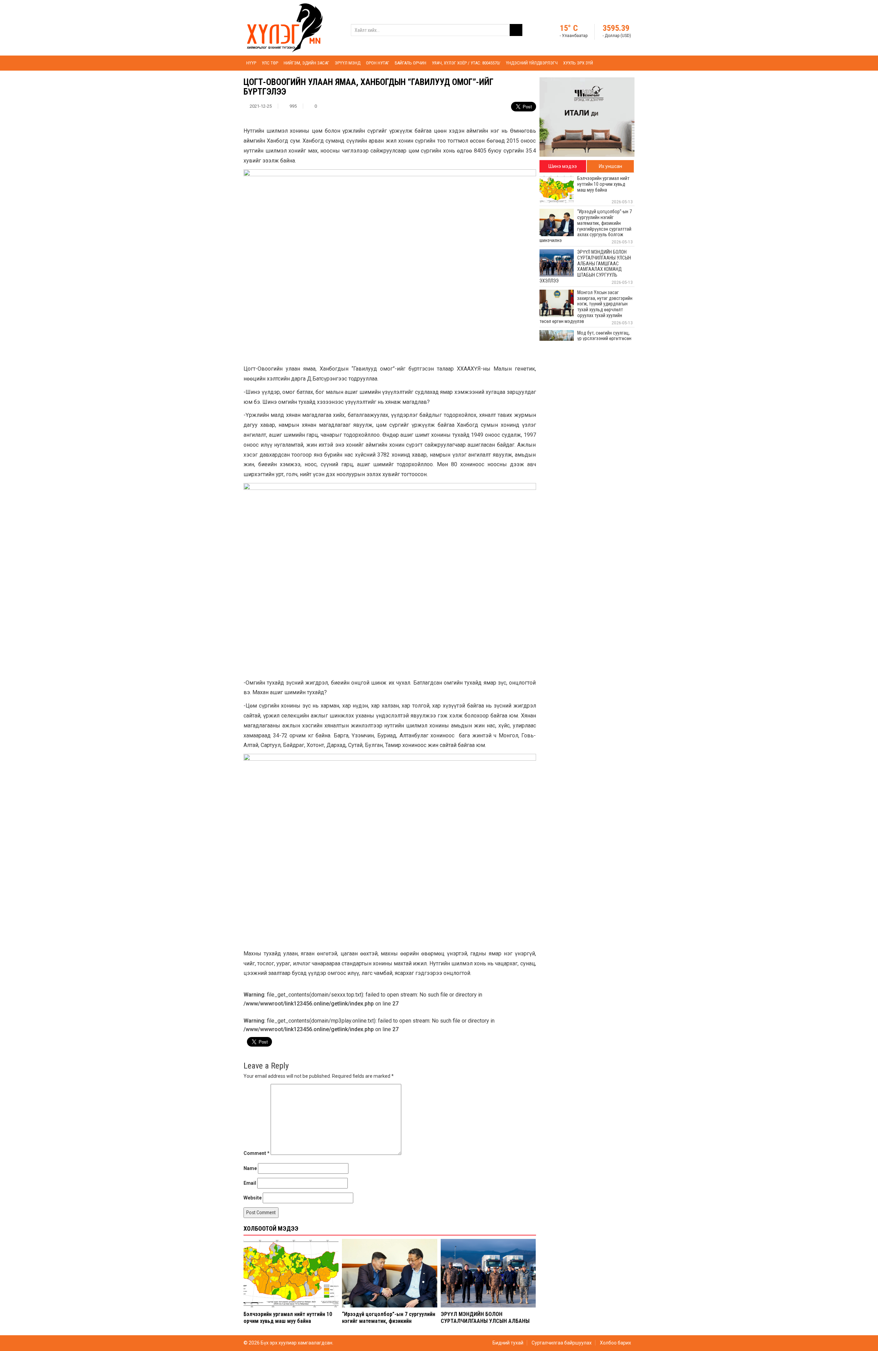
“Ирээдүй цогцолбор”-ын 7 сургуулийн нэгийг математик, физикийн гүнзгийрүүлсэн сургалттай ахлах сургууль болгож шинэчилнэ (388, 1324)
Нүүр (251, 62)
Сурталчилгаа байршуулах (562, 1343)
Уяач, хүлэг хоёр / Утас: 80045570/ (466, 62)
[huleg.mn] (284, 27)
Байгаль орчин (410, 62)
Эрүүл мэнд (347, 62)
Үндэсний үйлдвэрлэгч (532, 62)
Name (250, 1168)
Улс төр (270, 62)
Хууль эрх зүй (578, 62)
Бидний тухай (508, 1343)
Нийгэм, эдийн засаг (306, 62)
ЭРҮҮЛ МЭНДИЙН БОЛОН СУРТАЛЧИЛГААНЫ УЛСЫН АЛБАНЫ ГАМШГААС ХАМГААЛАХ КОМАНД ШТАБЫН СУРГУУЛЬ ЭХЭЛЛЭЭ (485, 1324)
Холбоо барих (615, 1343)
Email (250, 1183)
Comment (257, 1153)
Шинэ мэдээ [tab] (562, 166)
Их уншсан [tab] (610, 166)
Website (253, 1198)
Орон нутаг (377, 62)
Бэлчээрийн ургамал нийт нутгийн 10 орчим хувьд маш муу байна (288, 1317)
